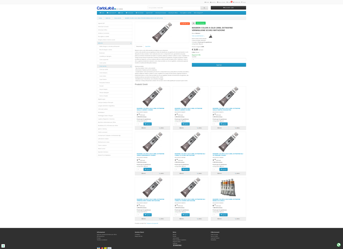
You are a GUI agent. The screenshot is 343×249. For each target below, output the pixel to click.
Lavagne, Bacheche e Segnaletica (106, 106)
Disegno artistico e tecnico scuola (106, 40)
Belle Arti (108, 18)
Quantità (194, 57)
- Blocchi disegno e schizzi (105, 49)
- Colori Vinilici (102, 76)
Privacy (98, 238)
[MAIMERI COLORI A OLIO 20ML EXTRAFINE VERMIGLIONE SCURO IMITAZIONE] (162, 32)
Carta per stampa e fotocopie (105, 102)
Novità (121, 13)
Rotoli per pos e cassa (103, 142)
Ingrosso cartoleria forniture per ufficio (107, 234)
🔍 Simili (161, 128)
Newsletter (213, 240)
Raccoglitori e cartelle (185, 13)
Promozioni (130, 13)
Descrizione (139, 46)
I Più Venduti (140, 13)
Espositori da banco (103, 152)
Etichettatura (101, 112)
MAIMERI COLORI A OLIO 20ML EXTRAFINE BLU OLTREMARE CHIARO (228, 154)
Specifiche (147, 46)
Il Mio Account (214, 234)
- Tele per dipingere (103, 92)
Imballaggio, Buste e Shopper (105, 115)
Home (102, 13)
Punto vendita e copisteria (179, 240)
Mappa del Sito (138, 236)
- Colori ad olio (102, 66)
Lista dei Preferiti (215, 238)
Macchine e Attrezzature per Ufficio (107, 122)
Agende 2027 (149, 13)
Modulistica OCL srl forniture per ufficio (108, 125)
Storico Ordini (214, 236)
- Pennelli (100, 86)
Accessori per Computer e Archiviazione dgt (109, 135)
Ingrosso (175, 243)
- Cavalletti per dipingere (104, 56)
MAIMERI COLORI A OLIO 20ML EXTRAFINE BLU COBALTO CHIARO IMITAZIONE (190, 200)
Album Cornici (101, 148)
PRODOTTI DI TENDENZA (104, 155)
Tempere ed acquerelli (152, 223)
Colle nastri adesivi (103, 109)
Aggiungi (219, 65)
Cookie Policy (178, 245)
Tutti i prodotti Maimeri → (198, 36)
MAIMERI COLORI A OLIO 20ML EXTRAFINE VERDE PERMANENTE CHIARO (150, 154)
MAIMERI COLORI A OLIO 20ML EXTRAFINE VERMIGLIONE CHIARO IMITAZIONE (150, 200)
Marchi (174, 234)
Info (144, 128)
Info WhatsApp (201, 23)
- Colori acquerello (103, 59)
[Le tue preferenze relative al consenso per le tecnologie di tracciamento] (3, 246)
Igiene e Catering (102, 129)
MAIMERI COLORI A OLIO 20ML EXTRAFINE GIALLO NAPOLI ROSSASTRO (226, 109)
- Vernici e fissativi (103, 96)
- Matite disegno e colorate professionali (108, 46)
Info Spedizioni (100, 236)
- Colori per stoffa (103, 69)
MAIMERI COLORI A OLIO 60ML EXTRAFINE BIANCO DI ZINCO (226, 200)
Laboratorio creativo (103, 139)
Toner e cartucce (102, 145)
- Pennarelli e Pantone (104, 82)
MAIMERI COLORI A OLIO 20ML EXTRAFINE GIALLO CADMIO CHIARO (150, 109)
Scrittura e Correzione (103, 33)
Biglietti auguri (101, 99)
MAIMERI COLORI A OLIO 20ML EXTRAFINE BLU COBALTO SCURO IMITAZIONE (190, 154)
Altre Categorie (198, 13)
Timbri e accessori (102, 132)
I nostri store (111, 13)
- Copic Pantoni (102, 79)
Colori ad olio (117, 18)
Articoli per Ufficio (173, 13)
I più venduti (176, 238)
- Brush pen (101, 53)
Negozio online (177, 241)
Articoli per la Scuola (160, 13)
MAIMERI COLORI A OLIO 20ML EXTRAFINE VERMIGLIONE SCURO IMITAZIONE (144, 18)
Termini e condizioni (102, 240)
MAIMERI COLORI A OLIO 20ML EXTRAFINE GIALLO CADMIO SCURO (188, 109)
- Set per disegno (102, 89)
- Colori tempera (102, 73)
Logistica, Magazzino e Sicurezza (106, 119)
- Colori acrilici (102, 63)
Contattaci (137, 234)
